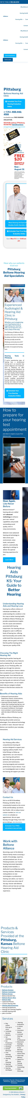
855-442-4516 (13, 113)
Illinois (17, 1080)
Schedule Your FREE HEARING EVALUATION (13, 827)
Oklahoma (21, 1081)
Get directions (17, 822)
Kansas (23, 1080)
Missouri (14, 1081)
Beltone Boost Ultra (9, 998)
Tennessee (14, 1083)
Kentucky (7, 1081)
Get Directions (17, 125)
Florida (12, 1080)
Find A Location (7, 59)
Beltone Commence (8, 992)
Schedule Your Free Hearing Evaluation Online (14, 104)
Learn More (9, 560)
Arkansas (6, 1080)
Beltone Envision (7, 990)
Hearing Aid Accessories (10, 1005)
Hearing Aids (18, 19)
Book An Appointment (10, 55)
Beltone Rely (6, 1000)
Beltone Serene (7, 994)
